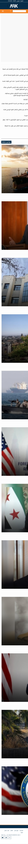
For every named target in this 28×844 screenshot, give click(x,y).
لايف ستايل (6, 830)
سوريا (22, 832)
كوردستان (16, 830)
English (10, 1)
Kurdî (14, 1)
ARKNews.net (14, 6)
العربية (21, 1)
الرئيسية (21, 830)
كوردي (18, 1)
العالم (11, 830)
